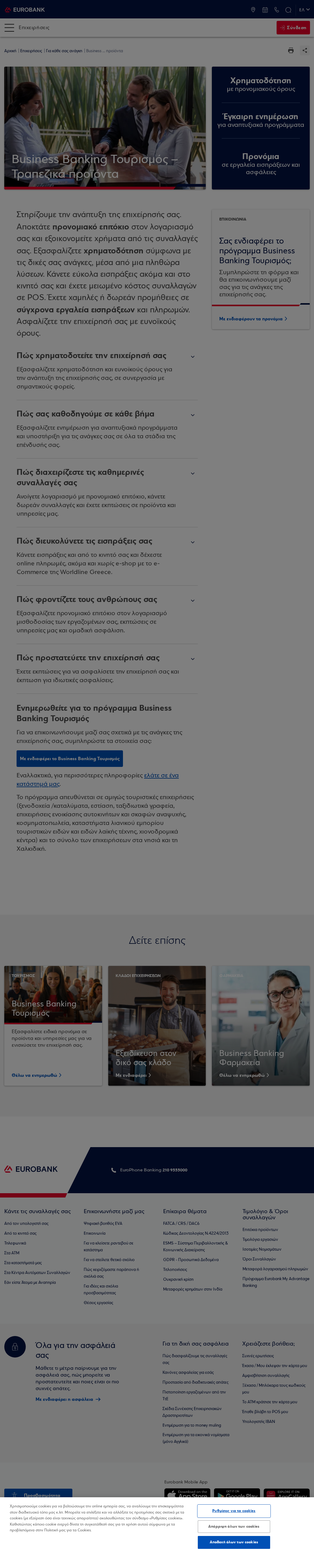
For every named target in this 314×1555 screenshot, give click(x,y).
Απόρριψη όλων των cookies (233, 1526)
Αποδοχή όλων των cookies (234, 1542)
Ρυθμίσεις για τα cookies (233, 1510)
